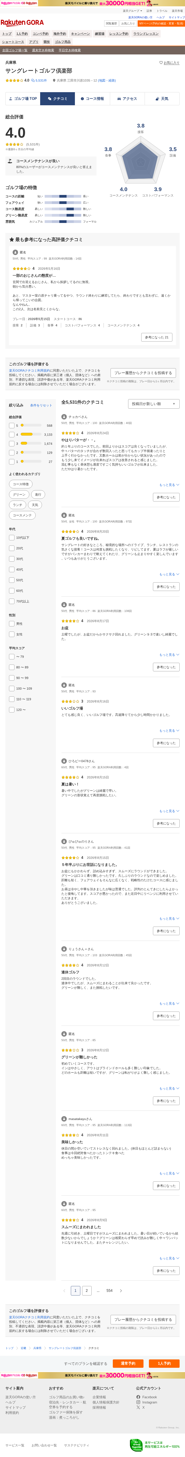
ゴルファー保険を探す (66, 1412)
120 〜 (21, 710)
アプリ (34, 42)
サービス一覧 (14, 1445)
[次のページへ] (121, 1290)
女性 (19, 634)
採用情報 (99, 1407)
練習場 (99, 33)
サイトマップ (177, 17)
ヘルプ (161, 17)
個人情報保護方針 (106, 1402)
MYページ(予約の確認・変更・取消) (161, 23)
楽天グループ (131, 10)
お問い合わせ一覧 (44, 1445)
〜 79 (20, 656)
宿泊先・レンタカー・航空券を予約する (67, 1404)
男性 (19, 623)
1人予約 (22, 33)
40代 (19, 569)
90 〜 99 (22, 678)
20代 (19, 548)
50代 (19, 580)
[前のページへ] (64, 1290)
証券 (149, 10)
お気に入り (128, 23)
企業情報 (99, 1397)
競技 (47, 42)
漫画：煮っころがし (64, 1417)
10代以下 (22, 537)
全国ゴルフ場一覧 (15, 50)
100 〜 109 (24, 688)
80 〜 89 (22, 667)
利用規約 (12, 1413)
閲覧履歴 (111, 23)
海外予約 (59, 33)
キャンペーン (80, 33)
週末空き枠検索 (43, 50)
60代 (19, 591)
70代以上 (22, 601)
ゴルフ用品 (63, 42)
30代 (19, 559)
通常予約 (128, 1363)
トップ (7, 33)
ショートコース (13, 42)
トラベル (162, 10)
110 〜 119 (23, 699)
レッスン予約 (118, 33)
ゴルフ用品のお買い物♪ (67, 1397)
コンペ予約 (41, 33)
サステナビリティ (76, 1445)
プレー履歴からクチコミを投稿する (143, 373)
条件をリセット (41, 405)
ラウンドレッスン (146, 33)
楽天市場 (177, 10)
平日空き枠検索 (70, 50)
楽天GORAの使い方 (140, 17)
